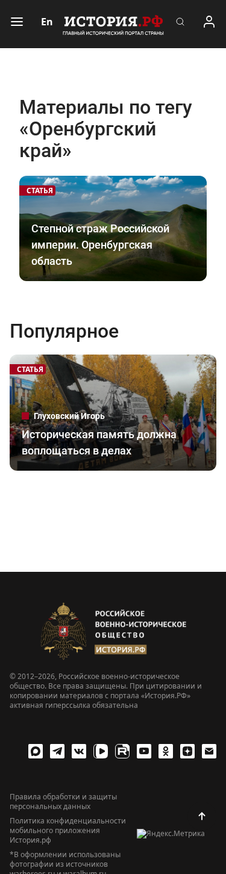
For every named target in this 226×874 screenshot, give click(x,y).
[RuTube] (122, 751)
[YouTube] (144, 751)
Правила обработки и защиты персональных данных (63, 801)
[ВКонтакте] (79, 751)
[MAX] (35, 751)
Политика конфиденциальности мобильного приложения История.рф (68, 830)
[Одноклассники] (166, 751)
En (47, 21)
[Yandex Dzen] (187, 751)
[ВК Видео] (100, 751)
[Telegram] (57, 751)
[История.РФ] (113, 24)
